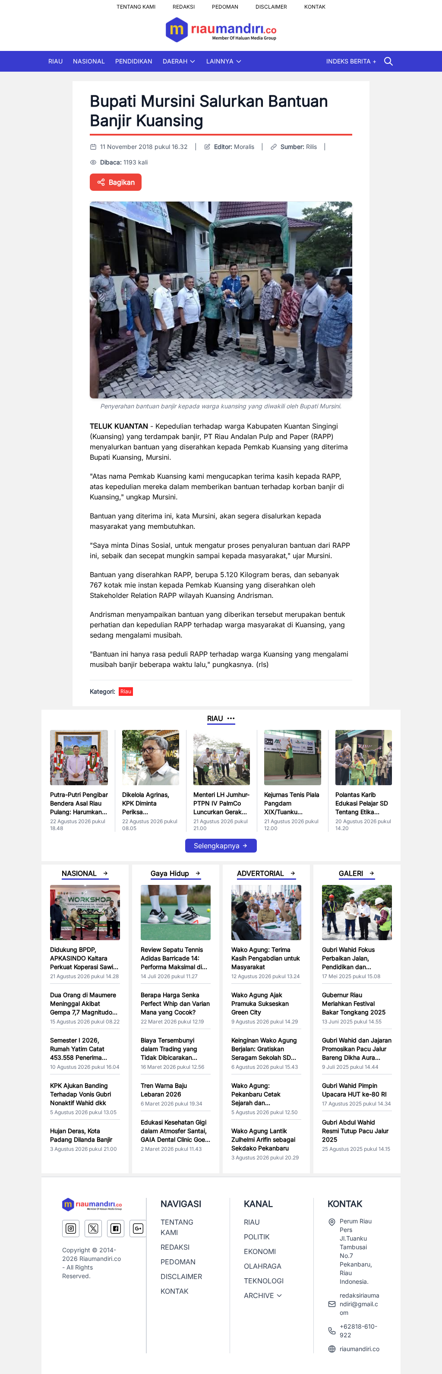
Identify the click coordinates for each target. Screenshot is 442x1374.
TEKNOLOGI (264, 1280)
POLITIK (257, 1236)
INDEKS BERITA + (351, 61)
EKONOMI (260, 1251)
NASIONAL (89, 61)
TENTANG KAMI (136, 4)
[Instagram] (70, 1228)
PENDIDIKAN (133, 61)
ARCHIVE (259, 1295)
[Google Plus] (138, 1228)
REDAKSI (184, 4)
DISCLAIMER (271, 4)
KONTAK (314, 4)
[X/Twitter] (93, 1228)
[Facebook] (115, 1228)
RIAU (55, 61)
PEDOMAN (225, 4)
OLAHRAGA (262, 1266)
